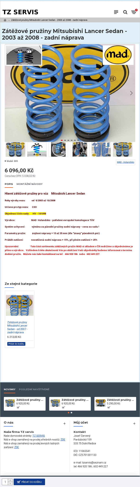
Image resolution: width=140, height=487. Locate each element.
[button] (8, 93)
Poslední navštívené (34, 389)
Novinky (9, 389)
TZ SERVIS (38, 435)
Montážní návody (29, 184)
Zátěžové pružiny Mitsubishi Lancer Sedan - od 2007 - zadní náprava (17, 327)
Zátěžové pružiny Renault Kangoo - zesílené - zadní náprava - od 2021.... (30, 399)
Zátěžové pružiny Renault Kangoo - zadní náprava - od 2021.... (76, 399)
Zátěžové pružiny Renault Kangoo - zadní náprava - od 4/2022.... (121, 399)
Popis (9, 184)
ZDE (63, 439)
